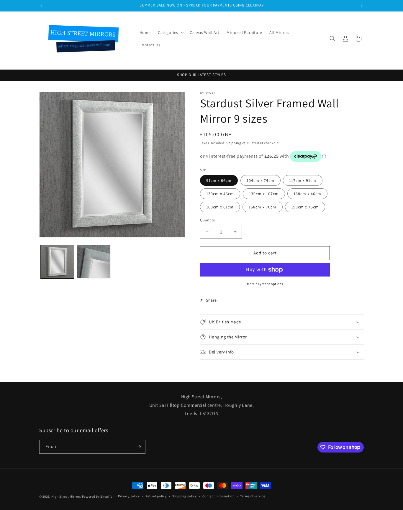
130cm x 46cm (220, 193)
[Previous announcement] (41, 5)
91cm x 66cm (219, 180)
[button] (170, 32)
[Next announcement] (361, 5)
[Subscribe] (138, 447)
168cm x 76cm (262, 207)
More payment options (265, 284)
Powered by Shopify (97, 496)
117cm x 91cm (302, 180)
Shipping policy (184, 496)
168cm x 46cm (307, 193)
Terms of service (252, 496)
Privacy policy (129, 496)
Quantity (207, 220)
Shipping (233, 143)
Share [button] (211, 300)
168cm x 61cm (220, 207)
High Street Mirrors (66, 496)
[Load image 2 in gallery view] (93, 261)
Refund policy (155, 496)
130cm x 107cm (264, 193)
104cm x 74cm (260, 180)
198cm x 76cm (305, 207)
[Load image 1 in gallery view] (57, 261)
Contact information (218, 496)
